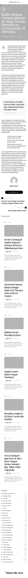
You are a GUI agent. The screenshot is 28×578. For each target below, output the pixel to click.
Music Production (7, 535)
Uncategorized (7, 549)
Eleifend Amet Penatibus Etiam (12, 334)
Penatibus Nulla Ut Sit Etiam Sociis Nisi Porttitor (14, 416)
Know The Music (7, 510)
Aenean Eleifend (7, 496)
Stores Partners (7, 547)
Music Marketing (7, 532)
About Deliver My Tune (8, 493)
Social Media (6, 544)
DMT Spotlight (7, 505)
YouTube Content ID (8, 561)
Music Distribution (8, 525)
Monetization (6, 518)
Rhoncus (5, 542)
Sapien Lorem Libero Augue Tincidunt (11, 374)
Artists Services (7, 503)
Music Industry (7, 530)
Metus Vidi (5, 515)
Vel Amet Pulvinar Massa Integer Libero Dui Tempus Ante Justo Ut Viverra (13, 290)
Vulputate (5, 557)
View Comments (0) (13, 192)
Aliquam (5, 498)
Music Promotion (7, 537)
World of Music (7, 559)
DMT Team (5, 36)
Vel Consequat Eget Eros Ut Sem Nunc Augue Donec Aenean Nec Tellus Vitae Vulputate (12, 463)
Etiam (4, 508)
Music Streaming (7, 539)
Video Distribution (8, 552)
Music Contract (7, 522)
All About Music (7, 500)
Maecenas (5, 513)
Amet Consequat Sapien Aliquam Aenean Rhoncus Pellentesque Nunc (13, 244)
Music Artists (6, 520)
